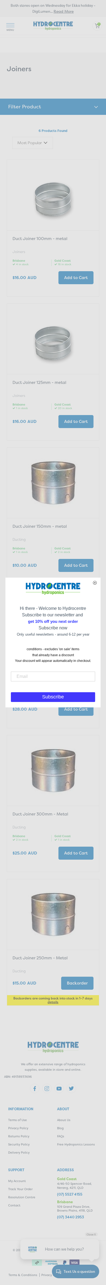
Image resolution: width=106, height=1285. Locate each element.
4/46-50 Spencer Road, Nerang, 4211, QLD (74, 1186)
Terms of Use (17, 1120)
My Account (17, 1181)
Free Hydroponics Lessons (76, 1144)
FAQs (60, 1136)
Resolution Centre (21, 1197)
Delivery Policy (19, 1153)
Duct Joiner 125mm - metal (39, 382)
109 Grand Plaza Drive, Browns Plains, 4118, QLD (75, 1209)
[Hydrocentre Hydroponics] (53, 25)
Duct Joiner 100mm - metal (40, 238)
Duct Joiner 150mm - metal (40, 526)
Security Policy (19, 1144)
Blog (60, 1128)
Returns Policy (18, 1136)
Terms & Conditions (22, 1275)
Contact (14, 1205)
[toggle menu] (10, 25)
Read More (64, 11)
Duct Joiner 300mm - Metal (40, 814)
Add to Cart (76, 277)
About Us (63, 1120)
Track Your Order (20, 1189)
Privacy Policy (18, 1128)
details (53, 1002)
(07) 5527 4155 (69, 1194)
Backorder (77, 983)
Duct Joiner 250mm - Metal (40, 958)
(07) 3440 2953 (70, 1217)
